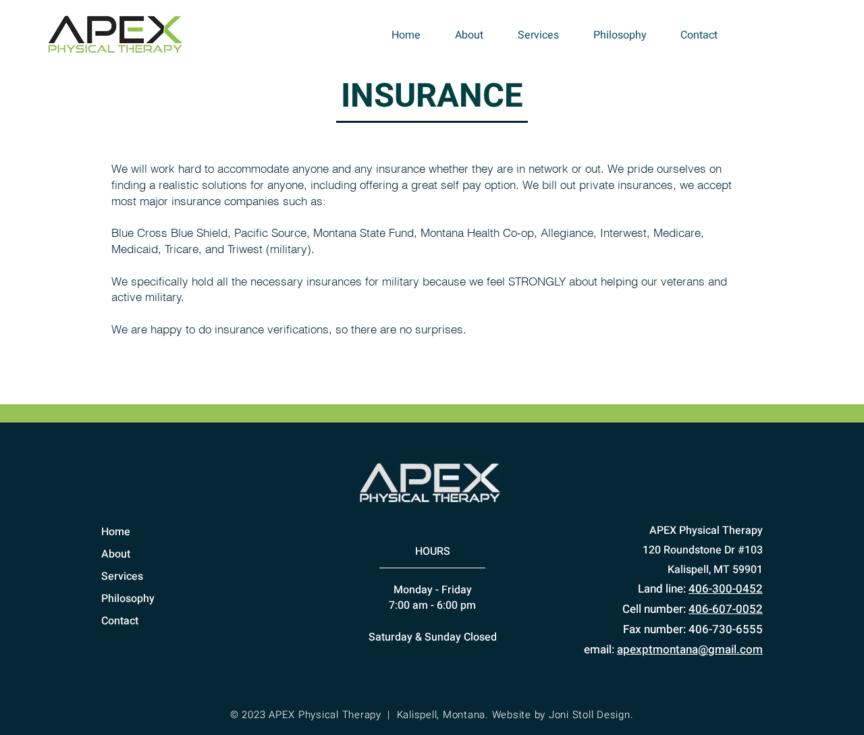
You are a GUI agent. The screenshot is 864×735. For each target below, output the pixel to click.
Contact (119, 621)
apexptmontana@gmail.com (690, 649)
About (115, 554)
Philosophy (128, 599)
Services (122, 576)
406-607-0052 (725, 609)
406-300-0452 (725, 588)
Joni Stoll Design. (591, 714)
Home (115, 532)
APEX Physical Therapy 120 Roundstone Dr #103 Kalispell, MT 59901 (703, 550)
